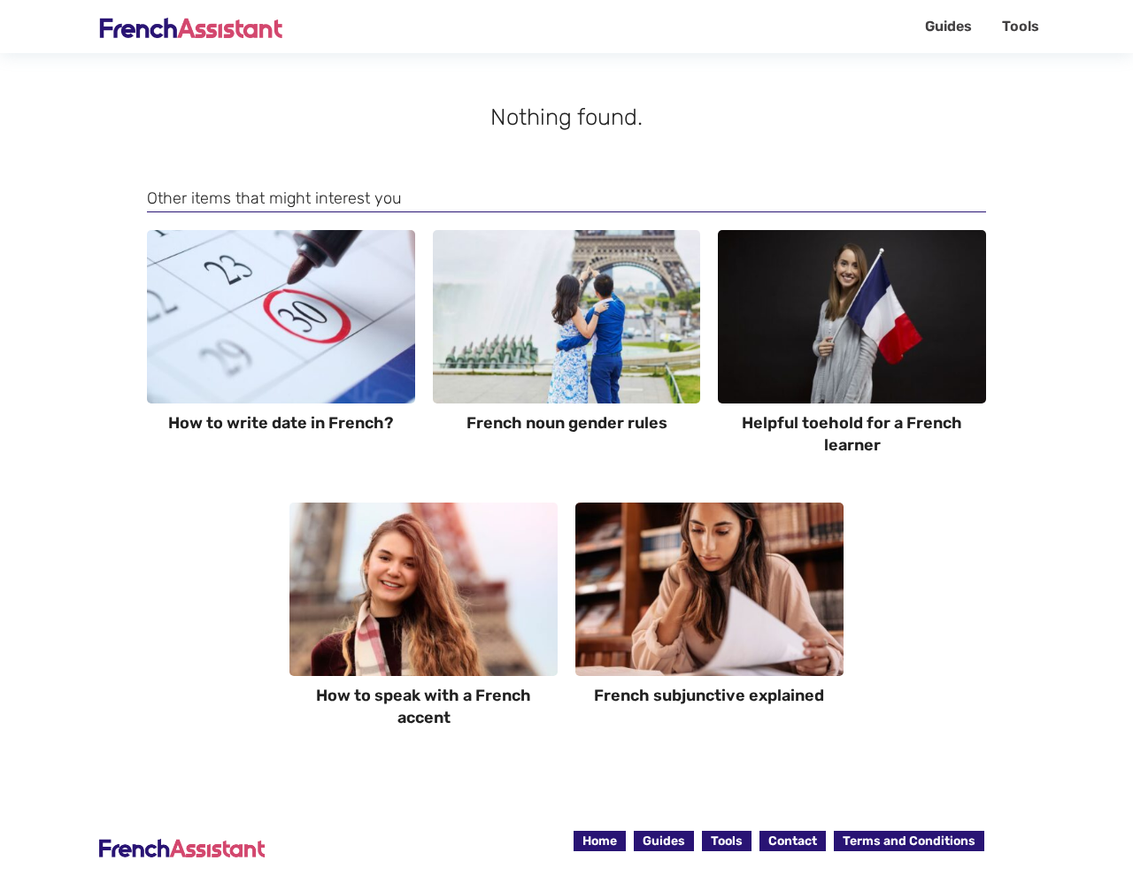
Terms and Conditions (909, 841)
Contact (792, 841)
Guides (948, 26)
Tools (1020, 26)
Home (599, 841)
